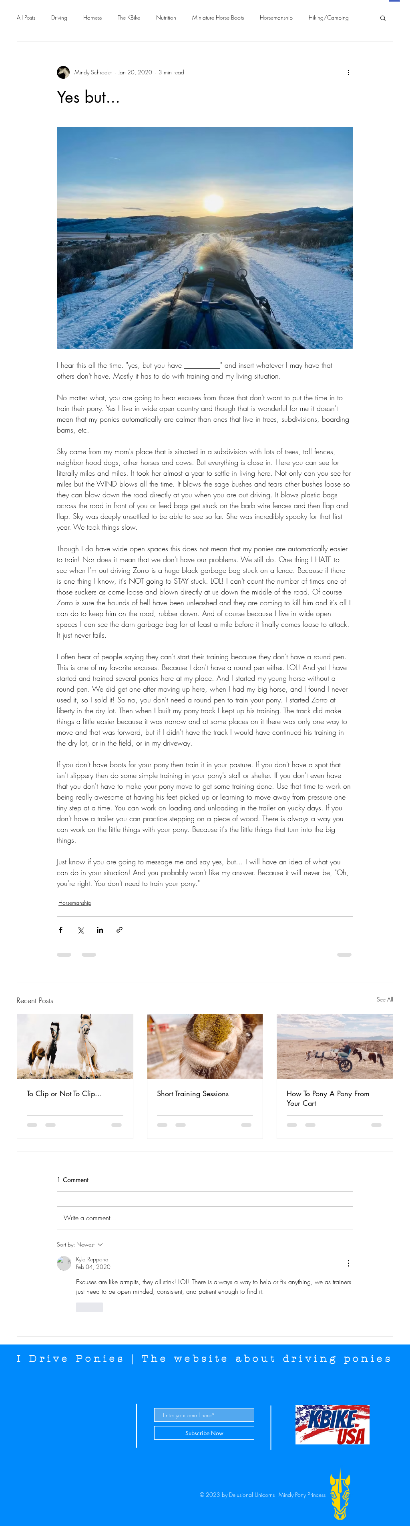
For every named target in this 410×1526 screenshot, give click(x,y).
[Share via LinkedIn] (100, 930)
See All (385, 999)
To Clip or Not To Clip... (64, 1093)
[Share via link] (119, 930)
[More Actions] (348, 1263)
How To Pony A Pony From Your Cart (328, 1098)
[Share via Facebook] (60, 930)
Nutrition (166, 17)
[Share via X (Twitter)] (80, 930)
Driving (59, 17)
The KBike (129, 17)
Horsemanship (276, 17)
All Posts (26, 17)
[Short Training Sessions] (205, 1046)
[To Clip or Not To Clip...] (75, 1046)
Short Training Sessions (193, 1093)
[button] (383, 17)
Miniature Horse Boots (218, 17)
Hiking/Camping (329, 17)
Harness (92, 17)
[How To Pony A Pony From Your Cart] (335, 1046)
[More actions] (348, 72)
